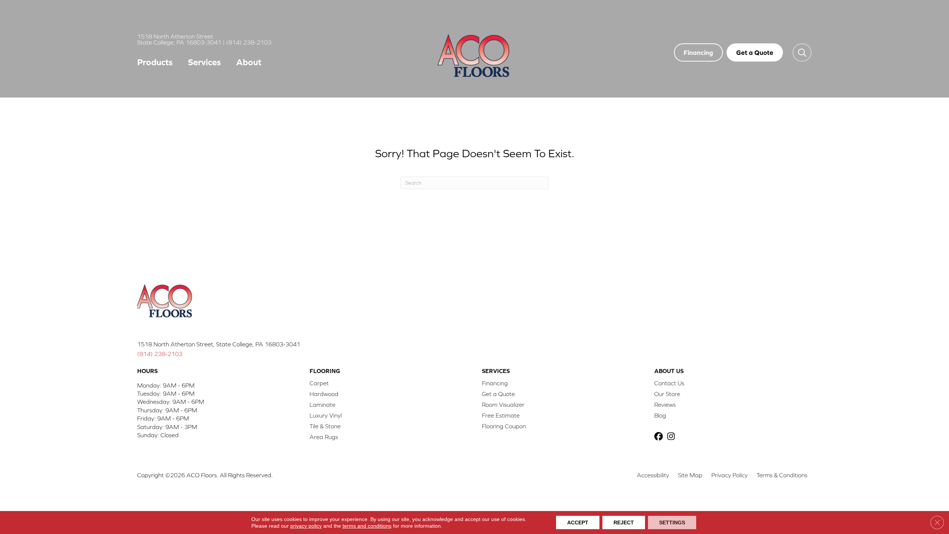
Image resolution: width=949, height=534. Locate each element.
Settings (672, 522)
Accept (577, 522)
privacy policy (306, 526)
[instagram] (672, 437)
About (248, 62)
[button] (802, 52)
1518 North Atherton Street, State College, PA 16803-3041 (218, 344)
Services (204, 62)
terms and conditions (367, 526)
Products (155, 62)
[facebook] (659, 437)
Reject (624, 522)
